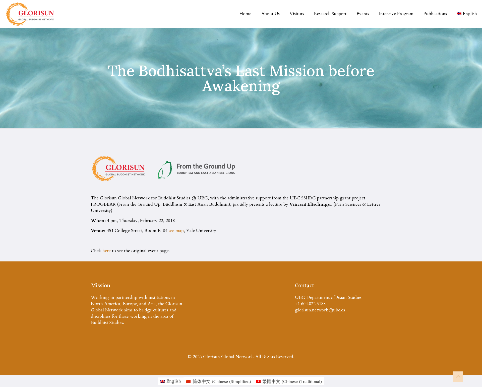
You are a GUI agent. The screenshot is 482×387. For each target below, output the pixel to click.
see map (176, 231)
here (106, 251)
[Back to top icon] (458, 376)
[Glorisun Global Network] (30, 14)
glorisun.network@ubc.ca (320, 310)
